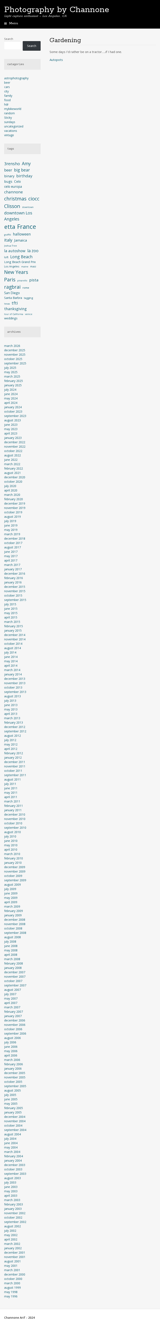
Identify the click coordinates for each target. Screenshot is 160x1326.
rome (25, 288)
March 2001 (12, 1270)
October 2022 (13, 451)
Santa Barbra (13, 298)
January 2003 (13, 1209)
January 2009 (13, 915)
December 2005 (14, 1073)
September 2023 (15, 416)
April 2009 (10, 902)
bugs (8, 181)
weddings (11, 318)
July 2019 (10, 521)
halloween (22, 234)
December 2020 (14, 477)
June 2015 (11, 609)
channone (13, 191)
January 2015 (13, 630)
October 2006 (13, 1029)
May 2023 (11, 429)
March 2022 (12, 464)
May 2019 (11, 530)
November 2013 (14, 683)
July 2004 (10, 1139)
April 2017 (10, 560)
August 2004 (12, 1134)
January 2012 (13, 757)
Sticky (8, 118)
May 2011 (11, 793)
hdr (6, 104)
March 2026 (12, 346)
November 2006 (14, 1025)
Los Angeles (11, 266)
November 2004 (14, 1121)
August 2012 (12, 736)
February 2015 (13, 626)
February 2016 (13, 578)
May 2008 (11, 950)
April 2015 (10, 617)
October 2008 (13, 928)
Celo (17, 181)
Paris (9, 279)
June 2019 (11, 525)
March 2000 (12, 1283)
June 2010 (11, 841)
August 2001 (12, 1261)
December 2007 (14, 972)
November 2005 (14, 1077)
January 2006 (13, 1068)
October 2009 (13, 876)
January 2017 (13, 569)
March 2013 (12, 718)
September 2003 (15, 1174)
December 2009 (14, 867)
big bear (22, 170)
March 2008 (12, 959)
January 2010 (13, 863)
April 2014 (10, 665)
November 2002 (14, 1213)
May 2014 (11, 661)
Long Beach (21, 256)
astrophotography (16, 78)
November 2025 (14, 354)
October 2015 (13, 595)
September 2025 (15, 363)
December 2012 (14, 727)
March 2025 (12, 376)
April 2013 (10, 714)
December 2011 (14, 762)
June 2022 (11, 460)
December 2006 (14, 1020)
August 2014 (12, 648)
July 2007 (10, 994)
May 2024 (11, 398)
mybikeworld (12, 109)
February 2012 (13, 753)
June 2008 (11, 946)
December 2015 (14, 587)
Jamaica (20, 240)
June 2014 (11, 657)
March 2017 (12, 565)
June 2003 (11, 1187)
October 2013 (13, 687)
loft (6, 257)
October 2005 (13, 1082)
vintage (9, 135)
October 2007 (13, 981)
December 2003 (14, 1165)
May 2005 (11, 1104)
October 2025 (13, 359)
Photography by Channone (56, 10)
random (9, 113)
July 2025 (10, 368)
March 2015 (12, 622)
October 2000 (13, 1279)
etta (9, 226)
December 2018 (14, 538)
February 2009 (13, 911)
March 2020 (12, 495)
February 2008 (13, 963)
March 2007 (12, 1007)
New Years (16, 272)
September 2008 (15, 933)
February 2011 (13, 806)
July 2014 (10, 652)
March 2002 (12, 1244)
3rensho (12, 163)
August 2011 (12, 779)
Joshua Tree (10, 245)
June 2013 (11, 705)
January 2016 (13, 582)
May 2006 (11, 1051)
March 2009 (12, 906)
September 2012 (15, 731)
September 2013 (15, 692)
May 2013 (11, 709)
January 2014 (13, 674)
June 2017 (11, 552)
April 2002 (10, 1239)
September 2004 (15, 1130)
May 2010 (11, 845)
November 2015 (14, 591)
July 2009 (10, 889)
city (6, 91)
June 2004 (11, 1143)
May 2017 (11, 556)
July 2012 (10, 740)
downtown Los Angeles (18, 216)
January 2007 (13, 1016)
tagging (28, 298)
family (8, 96)
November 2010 (14, 819)
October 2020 (13, 482)
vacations (10, 131)
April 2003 (10, 1196)
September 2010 (15, 828)
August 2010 (12, 832)
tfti (15, 303)
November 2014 (14, 639)
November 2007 (14, 976)
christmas (15, 198)
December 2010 (14, 814)
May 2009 (11, 898)
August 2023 (12, 420)
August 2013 (12, 696)
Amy (26, 163)
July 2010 (10, 836)
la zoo (33, 250)
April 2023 (10, 433)
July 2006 (10, 1042)
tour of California (13, 314)
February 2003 (13, 1204)
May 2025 (11, 372)
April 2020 (10, 490)
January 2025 (13, 385)
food (7, 100)
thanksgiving (15, 308)
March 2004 (12, 1152)
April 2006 (10, 1055)
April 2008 (10, 955)
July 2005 (10, 1095)
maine (24, 266)
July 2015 (10, 604)
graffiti (7, 234)
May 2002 (11, 1235)
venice (28, 314)
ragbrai (12, 286)
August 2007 (12, 990)
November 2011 (14, 766)
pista (34, 279)
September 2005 (15, 1086)
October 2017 (13, 543)
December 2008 (14, 920)
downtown (28, 207)
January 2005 (13, 1112)
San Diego (12, 293)
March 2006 (12, 1060)
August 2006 (12, 1038)
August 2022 (12, 455)
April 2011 (10, 797)
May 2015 (11, 613)
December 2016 (14, 573)
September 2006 (15, 1033)
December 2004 (14, 1117)
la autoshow (14, 250)
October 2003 (13, 1169)
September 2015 (15, 600)
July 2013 (10, 701)
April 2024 (10, 403)
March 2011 (12, 801)
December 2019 (14, 503)
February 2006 (13, 1064)
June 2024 (11, 394)
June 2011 (11, 788)
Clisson (12, 206)
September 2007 (15, 985)
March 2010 (12, 854)
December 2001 (14, 1252)
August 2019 (12, 517)
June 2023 (11, 425)
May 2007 (11, 998)
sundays (9, 122)
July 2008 (10, 941)
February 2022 (13, 468)
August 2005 (12, 1090)
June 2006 (11, 1047)
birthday (24, 175)
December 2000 (14, 1274)
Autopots (56, 60)
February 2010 (13, 858)
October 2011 (13, 771)
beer (7, 82)
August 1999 (12, 1287)
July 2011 (10, 784)
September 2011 (15, 775)
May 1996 (11, 1296)
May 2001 (11, 1266)
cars (7, 87)
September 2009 (15, 880)
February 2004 (13, 1156)
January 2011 (13, 810)
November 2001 (14, 1257)
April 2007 (10, 1003)
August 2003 (12, 1178)
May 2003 (11, 1191)
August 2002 (12, 1226)
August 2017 (12, 547)
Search (8, 39)
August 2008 (12, 937)
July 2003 (10, 1182)
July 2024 (10, 390)
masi (33, 266)
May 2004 (11, 1147)
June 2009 (11, 893)
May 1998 (11, 1292)
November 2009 (14, 871)
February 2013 (13, 722)
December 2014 (14, 635)
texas (7, 303)
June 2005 (11, 1099)
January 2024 (13, 407)
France (26, 226)
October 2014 (13, 644)
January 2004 (13, 1160)
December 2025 (14, 350)
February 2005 (13, 1108)
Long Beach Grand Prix (20, 262)
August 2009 (12, 885)
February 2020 (13, 499)
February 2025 (13, 381)
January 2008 (13, 968)
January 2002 (13, 1248)
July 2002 (10, 1231)
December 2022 (14, 442)
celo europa (13, 186)
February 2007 (13, 1012)
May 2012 (11, 744)
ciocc (33, 198)
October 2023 (13, 411)
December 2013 (14, 679)
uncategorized (13, 126)
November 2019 (14, 508)
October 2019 (13, 512)
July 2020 (10, 486)
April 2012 (10, 749)
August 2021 (12, 473)
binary (9, 176)
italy (8, 240)
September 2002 (15, 1222)
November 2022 (14, 446)
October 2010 (13, 823)
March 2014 (12, 670)
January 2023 (13, 438)
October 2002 (13, 1217)
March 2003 (12, 1200)
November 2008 (14, 924)
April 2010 (10, 849)
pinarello (22, 280)
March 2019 (12, 534)
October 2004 (13, 1125)
